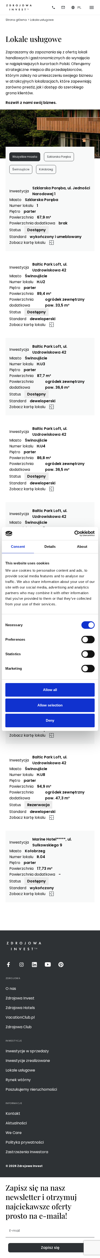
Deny (50, 720)
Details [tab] (50, 547)
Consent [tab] (18, 547)
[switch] (88, 639)
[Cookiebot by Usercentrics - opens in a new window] (74, 533)
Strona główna (16, 20)
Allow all (50, 690)
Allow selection (50, 705)
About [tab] (82, 547)
